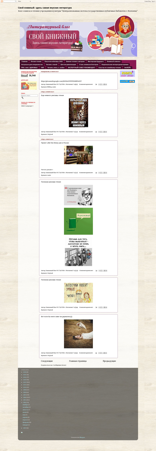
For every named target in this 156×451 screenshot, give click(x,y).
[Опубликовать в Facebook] (104, 84)
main (54, 87)
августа (25, 410)
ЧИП (42, 67)
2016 (24, 397)
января (25, 425)
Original (50, 134)
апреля (25, 417)
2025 (25, 375)
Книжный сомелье (113, 61)
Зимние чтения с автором (75, 61)
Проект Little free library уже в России (55, 143)
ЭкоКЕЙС (127, 67)
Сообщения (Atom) (59, 365)
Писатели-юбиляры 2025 (54, 61)
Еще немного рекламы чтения (52, 95)
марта (25, 420)
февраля (26, 422)
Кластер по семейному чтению (110, 67)
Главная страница (78, 361)
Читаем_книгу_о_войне (55, 67)
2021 (24, 385)
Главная (24, 61)
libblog (49, 87)
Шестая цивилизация (68, 64)
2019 (24, 390)
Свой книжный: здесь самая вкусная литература (45, 7)
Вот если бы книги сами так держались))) (56, 316)
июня (25, 412)
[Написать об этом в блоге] (101, 84)
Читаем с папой (51, 64)
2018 (24, 392)
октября (26, 407)
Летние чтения (36, 61)
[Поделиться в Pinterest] (106, 84)
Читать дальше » (47, 169)
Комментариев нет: (86, 84)
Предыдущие (109, 361)
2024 (25, 377)
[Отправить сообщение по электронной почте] (96, 84)
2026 (25, 372)
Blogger (82, 437)
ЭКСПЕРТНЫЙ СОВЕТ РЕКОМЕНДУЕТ (81, 67)
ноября (25, 405)
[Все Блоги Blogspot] (22, 433)
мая (24, 415)
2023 (24, 380)
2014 (24, 402)
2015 (24, 400)
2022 (25, 382)
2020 (25, 387)
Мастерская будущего (96, 61)
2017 (24, 395)
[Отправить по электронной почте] (99, 84)
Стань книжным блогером (88, 64)
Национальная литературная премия (115, 64)
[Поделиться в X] (103, 84)
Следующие (47, 361)
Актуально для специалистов (32, 64)
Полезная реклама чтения (51, 182)
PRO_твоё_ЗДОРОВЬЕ (29, 67)
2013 (24, 428)
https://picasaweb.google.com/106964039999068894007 (61, 81)
